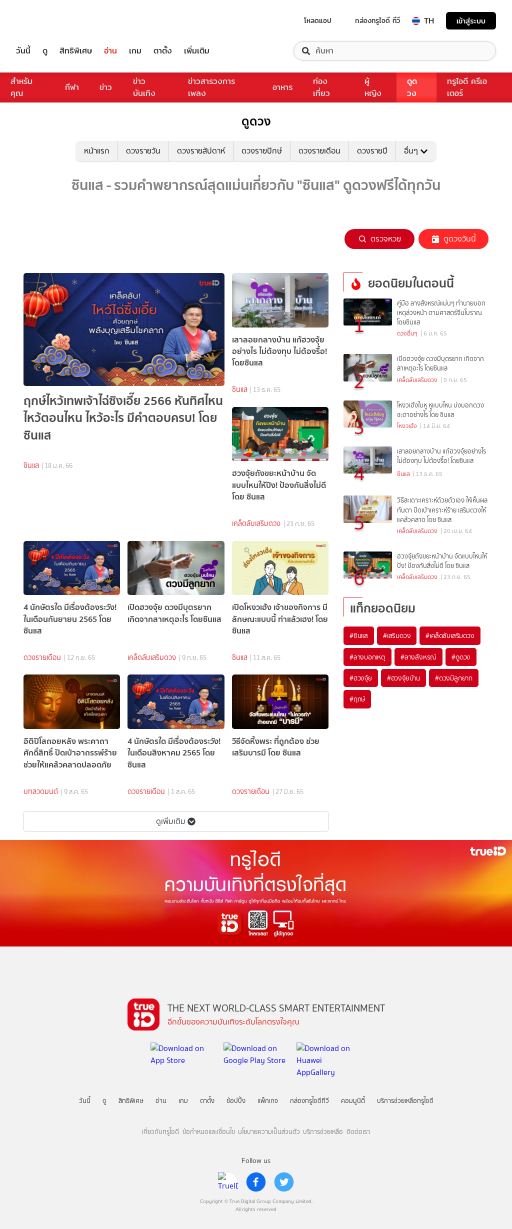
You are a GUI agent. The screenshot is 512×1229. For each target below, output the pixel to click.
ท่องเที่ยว (321, 87)
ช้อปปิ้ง (236, 1101)
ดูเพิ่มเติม (171, 821)
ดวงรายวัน (143, 150)
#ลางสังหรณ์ (418, 657)
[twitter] (284, 1182)
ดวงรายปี (372, 150)
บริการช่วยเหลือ (323, 1131)
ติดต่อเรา (358, 1131)
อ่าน (110, 51)
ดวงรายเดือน (319, 150)
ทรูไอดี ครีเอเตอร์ (467, 87)
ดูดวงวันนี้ (460, 238)
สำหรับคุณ (21, 87)
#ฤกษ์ (357, 699)
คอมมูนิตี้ (353, 1101)
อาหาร (282, 87)
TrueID (46, 21)
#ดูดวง (461, 657)
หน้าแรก (97, 150)
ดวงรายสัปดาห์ (201, 150)
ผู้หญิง (373, 87)
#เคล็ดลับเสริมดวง (450, 635)
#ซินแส (359, 635)
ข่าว (106, 87)
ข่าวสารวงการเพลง (211, 87)
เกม (135, 51)
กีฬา (72, 87)
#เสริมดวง (396, 635)
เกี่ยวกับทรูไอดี (160, 1131)
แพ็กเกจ (268, 1101)
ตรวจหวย (385, 238)
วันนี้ (23, 51)
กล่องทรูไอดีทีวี (309, 1101)
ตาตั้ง (163, 51)
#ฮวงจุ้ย (361, 678)
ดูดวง (412, 87)
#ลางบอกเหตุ (368, 657)
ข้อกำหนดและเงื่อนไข (208, 1131)
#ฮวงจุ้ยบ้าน (403, 678)
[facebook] (256, 1182)
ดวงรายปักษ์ (262, 150)
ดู (45, 51)
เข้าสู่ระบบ (471, 20)
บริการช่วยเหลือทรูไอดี (405, 1101)
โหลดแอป (318, 21)
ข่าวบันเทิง (144, 87)
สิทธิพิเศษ (76, 51)
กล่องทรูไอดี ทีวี (377, 21)
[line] (228, 1182)
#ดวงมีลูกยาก (453, 678)
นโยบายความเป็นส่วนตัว (269, 1131)
